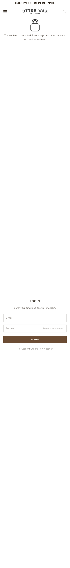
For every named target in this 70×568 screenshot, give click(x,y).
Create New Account (41, 348)
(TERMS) (51, 3)
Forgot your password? (53, 328)
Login (35, 339)
